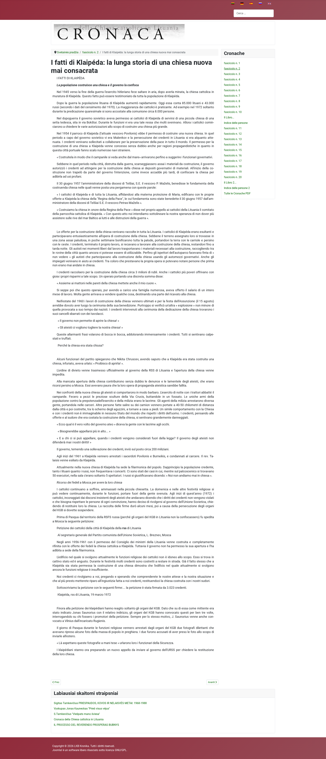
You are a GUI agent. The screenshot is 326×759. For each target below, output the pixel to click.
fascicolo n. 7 (232, 95)
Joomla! (57, 750)
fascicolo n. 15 (233, 150)
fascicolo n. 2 (232, 68)
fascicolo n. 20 (233, 177)
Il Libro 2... (230, 182)
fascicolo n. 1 (232, 63)
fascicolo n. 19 (233, 171)
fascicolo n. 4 (232, 79)
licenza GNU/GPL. (116, 750)
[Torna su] (320, 752)
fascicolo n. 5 (232, 85)
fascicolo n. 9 (232, 106)
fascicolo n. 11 (233, 128)
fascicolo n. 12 (233, 133)
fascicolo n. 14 (233, 144)
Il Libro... (229, 117)
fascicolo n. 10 (233, 112)
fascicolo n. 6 (232, 90)
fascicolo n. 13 (233, 139)
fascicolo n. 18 (233, 166)
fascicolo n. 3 (232, 74)
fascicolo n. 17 (233, 160)
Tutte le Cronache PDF (237, 193)
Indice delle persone (236, 122)
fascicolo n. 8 (232, 101)
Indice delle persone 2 (237, 188)
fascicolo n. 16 (233, 155)
